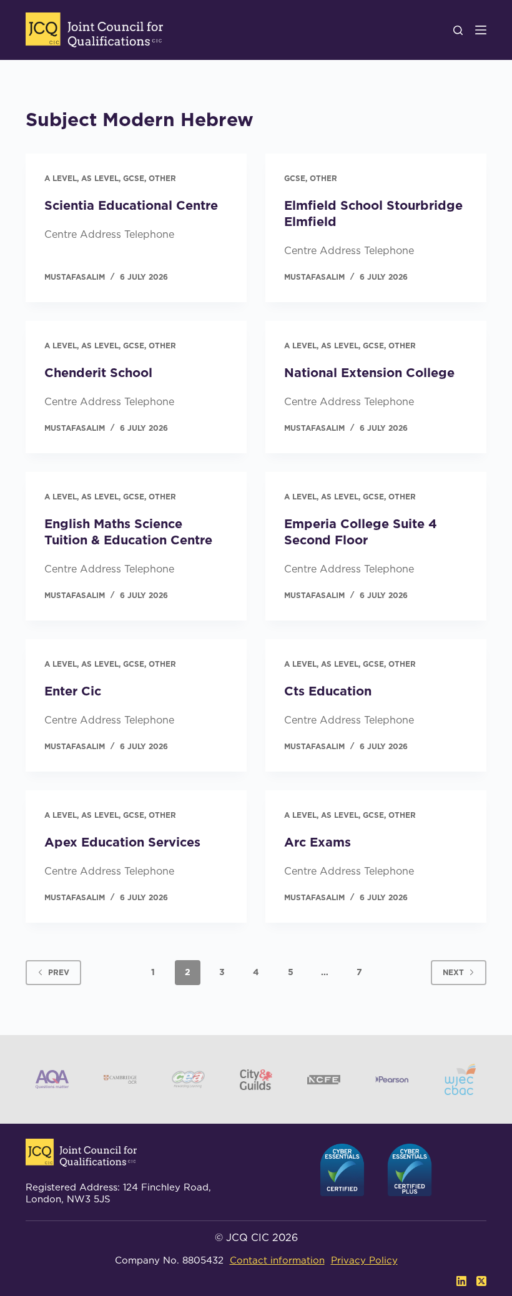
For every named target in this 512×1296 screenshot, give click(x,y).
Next (453, 972)
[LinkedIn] (461, 1281)
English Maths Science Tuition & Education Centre (128, 532)
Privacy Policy (364, 1260)
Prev (58, 972)
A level (60, 178)
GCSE (133, 178)
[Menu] (480, 30)
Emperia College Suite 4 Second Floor (360, 532)
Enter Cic (72, 691)
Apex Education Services (122, 842)
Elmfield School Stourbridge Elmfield (373, 213)
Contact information (277, 1260)
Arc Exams (317, 842)
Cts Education (328, 691)
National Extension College (369, 372)
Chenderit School (98, 372)
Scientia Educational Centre (131, 205)
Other (162, 178)
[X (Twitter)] (481, 1281)
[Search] (458, 30)
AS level (100, 178)
